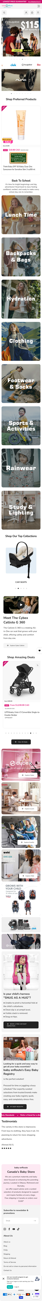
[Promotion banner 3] (21, 941)
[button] (36, 665)
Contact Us (8, 1270)
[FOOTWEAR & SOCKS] (21, 383)
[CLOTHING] (21, 341)
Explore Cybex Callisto (17, 645)
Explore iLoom (29, 809)
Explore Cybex (29, 775)
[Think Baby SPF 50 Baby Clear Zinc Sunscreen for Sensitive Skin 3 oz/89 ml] (21, 125)
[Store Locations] (38, 12)
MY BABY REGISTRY (16, 1107)
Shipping (7, 1254)
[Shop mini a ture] (26, 64)
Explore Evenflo (29, 842)
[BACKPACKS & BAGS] (21, 256)
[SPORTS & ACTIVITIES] (21, 425)
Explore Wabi (30, 876)
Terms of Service (10, 1262)
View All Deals (22, 742)
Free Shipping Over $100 (15, 2)
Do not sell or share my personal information (20, 1266)
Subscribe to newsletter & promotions (16, 1212)
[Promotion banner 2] (21, 924)
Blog (5, 1246)
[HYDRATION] (21, 299)
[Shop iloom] (13, 64)
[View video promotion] (21, 80)
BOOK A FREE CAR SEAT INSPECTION (17, 1025)
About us (7, 1242)
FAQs (6, 1250)
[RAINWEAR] (21, 468)
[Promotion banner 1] (21, 900)
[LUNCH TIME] (21, 214)
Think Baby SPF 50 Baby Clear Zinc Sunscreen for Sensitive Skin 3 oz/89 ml (19, 168)
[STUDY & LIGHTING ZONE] (21, 510)
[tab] (11, 59)
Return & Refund (10, 1258)
